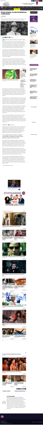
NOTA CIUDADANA (10, 9)
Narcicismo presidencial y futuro (20, 390)
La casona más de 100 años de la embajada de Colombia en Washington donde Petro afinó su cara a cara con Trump (34, 97)
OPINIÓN (23, 7)
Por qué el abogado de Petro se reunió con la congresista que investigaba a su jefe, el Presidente (33, 69)
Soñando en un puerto (6, 390)
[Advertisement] (14, 174)
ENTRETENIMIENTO (4, 9)
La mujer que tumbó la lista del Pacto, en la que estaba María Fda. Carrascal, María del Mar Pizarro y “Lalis (33, 74)
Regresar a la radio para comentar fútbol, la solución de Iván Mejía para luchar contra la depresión (33, 92)
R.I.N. (21, 9)
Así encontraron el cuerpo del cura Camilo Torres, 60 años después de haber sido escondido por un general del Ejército (33, 86)
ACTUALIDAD (10, 7)
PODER (15, 7)
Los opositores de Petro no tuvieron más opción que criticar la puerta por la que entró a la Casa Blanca (33, 80)
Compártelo (12, 37)
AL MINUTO (5, 7)
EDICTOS (31, 7)
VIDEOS (27, 7)
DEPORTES (19, 7)
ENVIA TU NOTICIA (17, 9)
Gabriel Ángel (11, 396)
